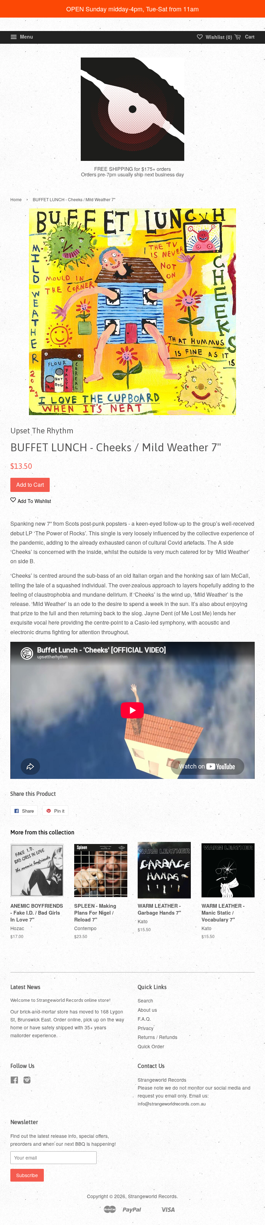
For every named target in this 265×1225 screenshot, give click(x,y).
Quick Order (151, 1046)
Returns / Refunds (157, 1036)
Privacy (146, 1028)
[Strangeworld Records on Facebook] (14, 1081)
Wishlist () (218, 36)
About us (147, 1009)
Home (16, 199)
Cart (249, 36)
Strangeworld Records (152, 1196)
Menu (26, 36)
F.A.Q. (144, 1018)
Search (145, 1000)
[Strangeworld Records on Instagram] (27, 1081)
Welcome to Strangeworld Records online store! (60, 1000)
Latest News (25, 987)
